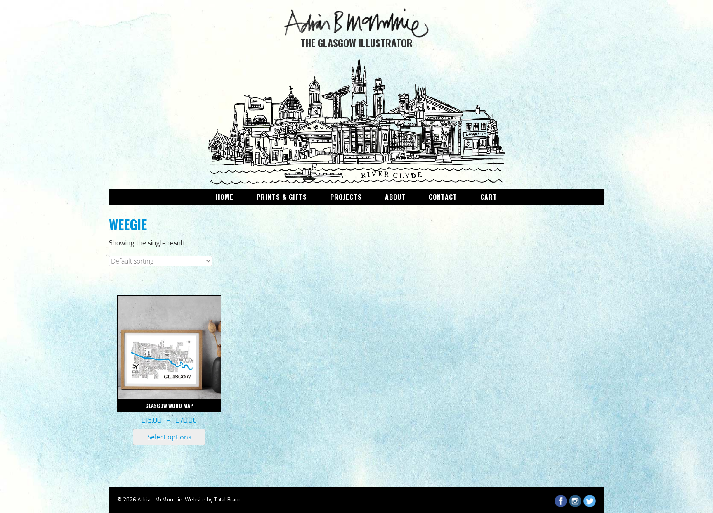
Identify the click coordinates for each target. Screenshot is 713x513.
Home (225, 197)
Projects (346, 197)
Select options (169, 437)
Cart (488, 197)
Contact (443, 197)
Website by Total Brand (213, 499)
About (395, 197)
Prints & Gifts (282, 197)
